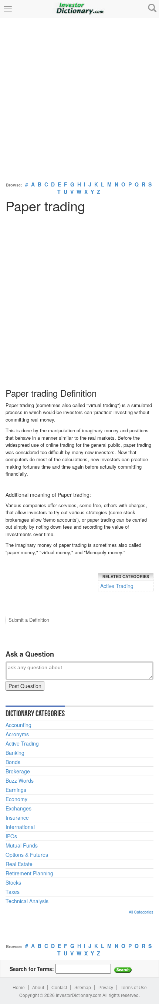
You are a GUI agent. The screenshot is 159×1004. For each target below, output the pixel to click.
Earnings (16, 789)
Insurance (17, 817)
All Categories (141, 912)
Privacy (105, 987)
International (20, 826)
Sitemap (82, 987)
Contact (59, 987)
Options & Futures (27, 854)
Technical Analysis (27, 901)
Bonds (13, 762)
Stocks (13, 882)
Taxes (13, 891)
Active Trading (116, 585)
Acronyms (17, 734)
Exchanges (18, 808)
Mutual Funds (22, 845)
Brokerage (18, 771)
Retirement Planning (29, 873)
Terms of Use (134, 987)
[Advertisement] (79, 98)
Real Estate (19, 864)
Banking (15, 752)
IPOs (11, 836)
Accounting (18, 725)
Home (19, 987)
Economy (16, 799)
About (38, 987)
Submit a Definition (29, 619)
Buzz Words (20, 780)
